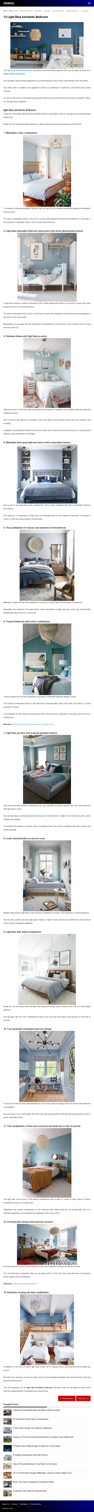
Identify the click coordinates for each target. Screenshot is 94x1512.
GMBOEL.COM (8, 1508)
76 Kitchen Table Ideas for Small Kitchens (30, 1491)
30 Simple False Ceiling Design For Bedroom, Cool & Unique (36, 1446)
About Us (5, 1504)
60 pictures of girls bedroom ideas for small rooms (33, 724)
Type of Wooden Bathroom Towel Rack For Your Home (35, 1464)
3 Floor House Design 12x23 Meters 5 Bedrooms (32, 1428)
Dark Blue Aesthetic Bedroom (25, 1284)
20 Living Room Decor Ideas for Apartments (30, 1419)
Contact (15, 1504)
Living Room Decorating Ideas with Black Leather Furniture (36, 1410)
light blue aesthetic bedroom (19, 70)
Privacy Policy (36, 1504)
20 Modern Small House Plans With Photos (30, 1455)
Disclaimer (24, 1504)
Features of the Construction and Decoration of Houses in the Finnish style (43, 1437)
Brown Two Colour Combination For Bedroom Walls (33, 1482)
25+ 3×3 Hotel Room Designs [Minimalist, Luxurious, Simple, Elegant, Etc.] (42, 1473)
